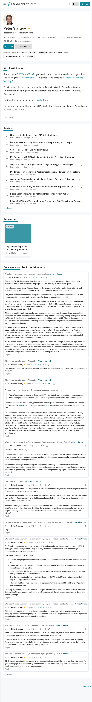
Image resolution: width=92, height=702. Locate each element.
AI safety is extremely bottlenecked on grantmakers (27, 274)
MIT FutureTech (25, 74)
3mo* (28, 384)
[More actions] (86, 136)
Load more (7, 208)
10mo (28, 657)
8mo (28, 485)
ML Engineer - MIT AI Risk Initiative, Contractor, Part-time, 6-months (42, 157)
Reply (7, 355)
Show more (8, 117)
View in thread (56, 274)
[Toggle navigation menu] (4, 4)
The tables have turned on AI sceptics (21, 361)
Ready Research (43, 100)
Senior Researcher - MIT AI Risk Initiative (29, 150)
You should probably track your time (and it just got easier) (30, 625)
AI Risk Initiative (27, 78)
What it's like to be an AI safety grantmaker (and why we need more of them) (37, 442)
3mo (25, 277)
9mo (28, 629)
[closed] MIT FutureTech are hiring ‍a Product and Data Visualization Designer (46, 201)
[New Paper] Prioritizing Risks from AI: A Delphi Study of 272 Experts (42, 142)
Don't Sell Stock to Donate (16, 481)
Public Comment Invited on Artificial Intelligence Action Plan (38, 194)
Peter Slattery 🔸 (16, 138)
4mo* (26, 446)
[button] (6, 277)
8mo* (31, 542)
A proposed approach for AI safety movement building (17, 248)
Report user (86, 686)
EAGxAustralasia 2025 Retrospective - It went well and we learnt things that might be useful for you (47, 522)
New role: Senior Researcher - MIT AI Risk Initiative (34, 135)
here (21, 405)
